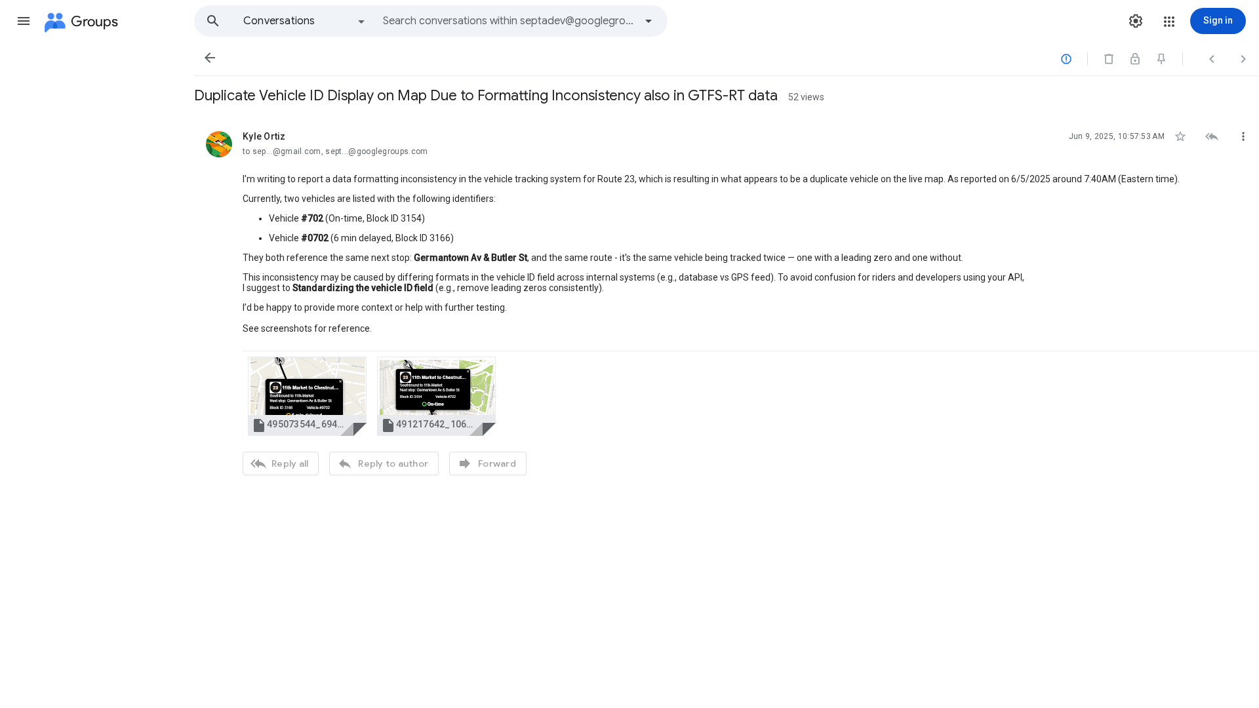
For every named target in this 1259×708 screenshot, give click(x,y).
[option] (305, 21)
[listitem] (726, 301)
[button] (23, 21)
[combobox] (508, 21)
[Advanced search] (648, 21)
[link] (307, 396)
